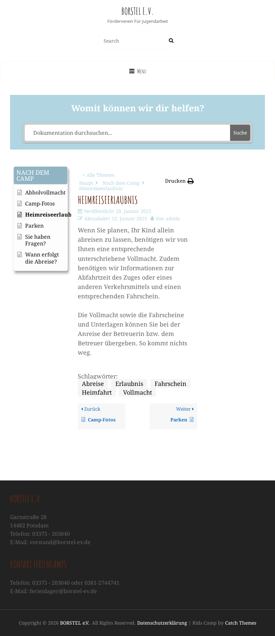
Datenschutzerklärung (162, 623)
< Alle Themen (98, 175)
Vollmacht (137, 392)
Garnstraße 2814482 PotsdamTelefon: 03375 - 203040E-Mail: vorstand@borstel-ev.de (50, 529)
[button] (40, 175)
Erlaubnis (129, 384)
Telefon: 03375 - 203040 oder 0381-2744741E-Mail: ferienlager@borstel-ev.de (64, 587)
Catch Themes (240, 623)
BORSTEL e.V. (137, 11)
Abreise (93, 384)
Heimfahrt (97, 392)
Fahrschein (170, 384)
